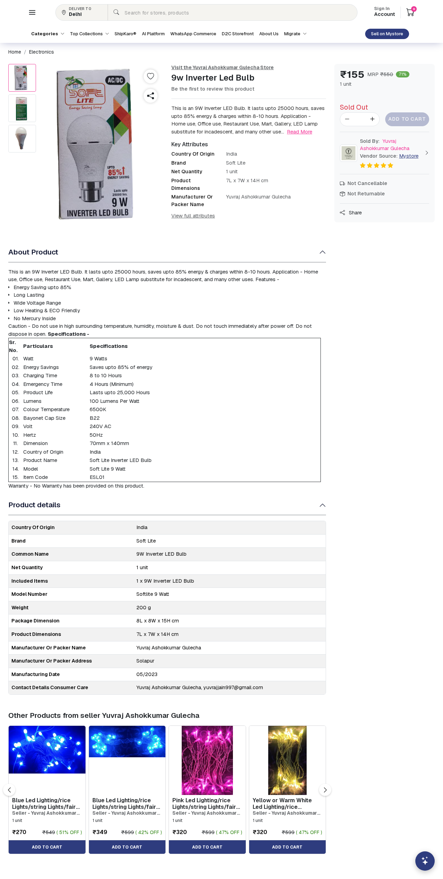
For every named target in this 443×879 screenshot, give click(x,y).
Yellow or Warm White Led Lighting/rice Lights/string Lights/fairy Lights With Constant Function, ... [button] (286, 803)
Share (354, 213)
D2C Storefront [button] (238, 34)
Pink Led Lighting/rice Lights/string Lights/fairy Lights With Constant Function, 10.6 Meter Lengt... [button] (205, 803)
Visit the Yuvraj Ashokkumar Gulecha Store (222, 67)
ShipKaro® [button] (125, 34)
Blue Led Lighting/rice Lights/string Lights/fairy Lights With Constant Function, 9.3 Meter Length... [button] (125, 803)
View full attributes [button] (193, 216)
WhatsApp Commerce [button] (193, 34)
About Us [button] (269, 34)
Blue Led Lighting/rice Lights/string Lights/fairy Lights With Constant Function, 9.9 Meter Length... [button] (45, 803)
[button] (32, 12)
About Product (33, 252)
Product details (34, 504)
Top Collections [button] (87, 34)
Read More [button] (299, 131)
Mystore (408, 156)
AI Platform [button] (153, 34)
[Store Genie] (425, 861)
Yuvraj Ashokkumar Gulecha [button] (384, 145)
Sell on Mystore (387, 34)
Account (384, 12)
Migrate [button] (292, 34)
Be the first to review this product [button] (212, 89)
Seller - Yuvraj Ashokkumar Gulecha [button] (44, 813)
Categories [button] (45, 34)
